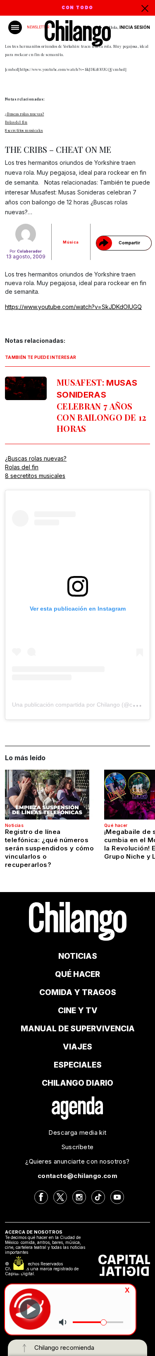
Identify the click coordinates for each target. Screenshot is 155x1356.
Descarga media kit (77, 1132)
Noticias (14, 825)
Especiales (78, 1065)
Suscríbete (78, 1147)
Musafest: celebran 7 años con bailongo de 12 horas (102, 405)
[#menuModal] (15, 27)
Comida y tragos (77, 992)
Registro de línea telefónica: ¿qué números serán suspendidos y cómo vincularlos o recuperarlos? (49, 848)
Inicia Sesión (134, 27)
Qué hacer (116, 825)
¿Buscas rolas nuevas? (24, 113)
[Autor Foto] (25, 234)
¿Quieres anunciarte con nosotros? (77, 1161)
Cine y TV (78, 1010)
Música (71, 242)
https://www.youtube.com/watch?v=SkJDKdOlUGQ (73, 306)
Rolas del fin (16, 121)
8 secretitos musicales (24, 130)
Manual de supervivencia (78, 1028)
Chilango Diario (77, 1083)
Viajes (77, 1047)
